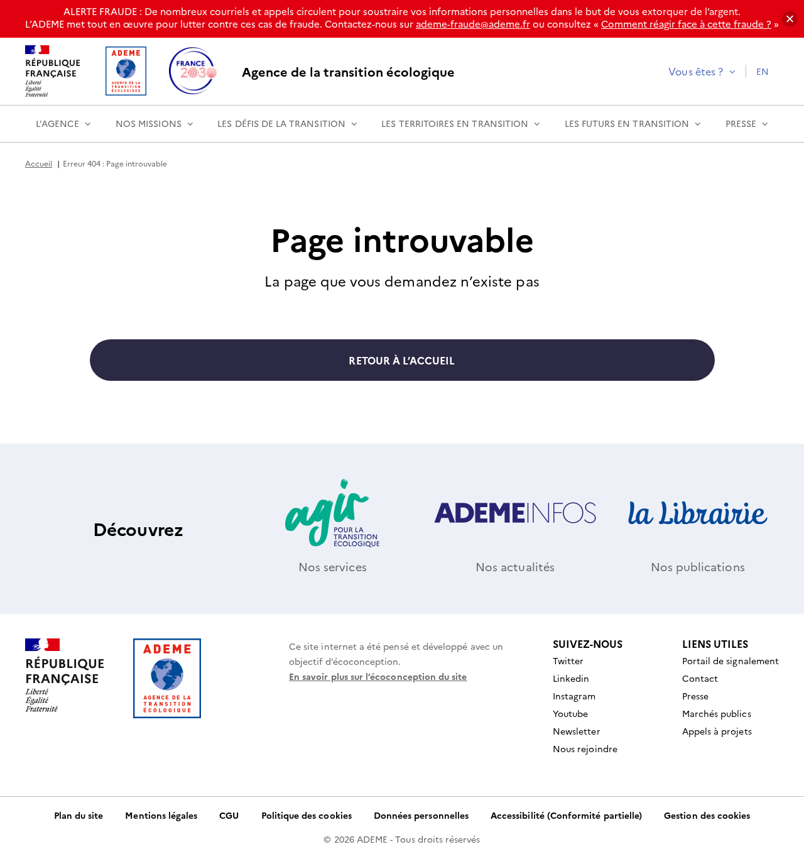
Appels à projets (717, 731)
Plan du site (79, 815)
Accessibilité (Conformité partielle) (566, 815)
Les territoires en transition (454, 123)
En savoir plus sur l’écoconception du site (378, 676)
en (762, 71)
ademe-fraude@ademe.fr (473, 23)
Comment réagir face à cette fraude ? (686, 23)
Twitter (568, 660)
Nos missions (149, 123)
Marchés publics (716, 713)
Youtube (570, 713)
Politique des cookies (306, 815)
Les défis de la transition (281, 123)
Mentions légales (161, 815)
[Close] (790, 19)
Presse (740, 123)
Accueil (38, 163)
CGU (229, 815)
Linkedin (571, 678)
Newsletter (576, 731)
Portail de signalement (730, 660)
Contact (700, 678)
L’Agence (57, 123)
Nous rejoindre (585, 748)
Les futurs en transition (627, 123)
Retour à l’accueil (402, 360)
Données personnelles (421, 815)
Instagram (574, 695)
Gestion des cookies (707, 815)
